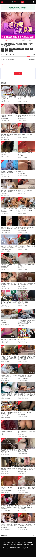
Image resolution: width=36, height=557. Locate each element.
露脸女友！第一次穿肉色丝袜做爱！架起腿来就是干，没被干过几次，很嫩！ (26, 285)
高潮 (7, 51)
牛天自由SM (6, 341)
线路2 (18, 40)
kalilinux (23, 173)
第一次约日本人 (22, 339)
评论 (3, 64)
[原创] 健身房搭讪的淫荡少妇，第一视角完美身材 (26, 228)
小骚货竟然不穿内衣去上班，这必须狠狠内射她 (9, 265)
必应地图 (26, 544)
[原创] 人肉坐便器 (5, 153)
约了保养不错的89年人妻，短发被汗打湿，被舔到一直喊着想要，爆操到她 (26, 358)
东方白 (22, 100)
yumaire (23, 303)
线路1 (11, 40)
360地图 (12, 544)
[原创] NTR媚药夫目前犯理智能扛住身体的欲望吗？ (9, 413)
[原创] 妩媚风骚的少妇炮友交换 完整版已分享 (26, 116)
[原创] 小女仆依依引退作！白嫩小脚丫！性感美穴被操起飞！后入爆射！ (9, 247)
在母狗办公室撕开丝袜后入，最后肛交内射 (9, 116)
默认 (6, 40)
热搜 (13, 542)
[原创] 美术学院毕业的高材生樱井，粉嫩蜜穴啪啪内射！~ (9, 190)
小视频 (11, 48)
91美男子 (5, 211)
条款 (4, 542)
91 (18, 2)
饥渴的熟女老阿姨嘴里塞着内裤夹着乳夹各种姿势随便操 (9, 172)
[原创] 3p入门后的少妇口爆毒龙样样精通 (26, 265)
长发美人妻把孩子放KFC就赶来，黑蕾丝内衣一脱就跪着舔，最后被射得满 (9, 358)
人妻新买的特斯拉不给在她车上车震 (26, 97)
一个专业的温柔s (24, 378)
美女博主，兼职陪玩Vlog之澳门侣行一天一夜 (9, 302)
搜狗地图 (5, 544)
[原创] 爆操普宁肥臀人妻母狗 (8, 339)
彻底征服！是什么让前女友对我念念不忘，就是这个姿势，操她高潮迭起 (26, 395)
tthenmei (5, 305)
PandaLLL (5, 433)
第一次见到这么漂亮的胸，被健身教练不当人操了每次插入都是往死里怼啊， (9, 507)
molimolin (23, 286)
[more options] (33, 535)
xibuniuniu (5, 471)
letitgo (4, 154)
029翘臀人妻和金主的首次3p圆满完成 (26, 432)
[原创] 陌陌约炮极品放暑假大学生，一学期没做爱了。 (9, 135)
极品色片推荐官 (6, 230)
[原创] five (21, 171)
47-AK (22, 267)
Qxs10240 (23, 136)
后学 (2, 51)
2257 (8, 542)
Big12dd (23, 192)
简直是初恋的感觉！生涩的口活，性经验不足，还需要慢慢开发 (9, 285)
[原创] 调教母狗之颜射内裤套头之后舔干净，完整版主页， (26, 376)
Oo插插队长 (6, 174)
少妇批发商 (5, 359)
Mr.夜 (4, 453)
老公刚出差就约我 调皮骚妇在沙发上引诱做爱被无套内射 (26, 321)
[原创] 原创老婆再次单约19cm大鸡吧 (26, 153)
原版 (16, 48)
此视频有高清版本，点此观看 (17, 8)
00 (31, 48)
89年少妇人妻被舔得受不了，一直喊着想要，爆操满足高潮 (26, 525)
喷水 (11, 51)
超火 (7, 48)
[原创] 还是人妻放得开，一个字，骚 (8, 488)
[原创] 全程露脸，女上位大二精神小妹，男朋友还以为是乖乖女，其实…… (9, 229)
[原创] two (3, 320)
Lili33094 (5, 415)
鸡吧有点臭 (23, 118)
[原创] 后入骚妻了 (23, 450)
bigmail (5, 100)
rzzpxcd (5, 527)
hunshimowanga (25, 211)
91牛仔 (22, 434)
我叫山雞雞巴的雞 (7, 249)
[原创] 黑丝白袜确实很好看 (25, 190)
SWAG (18, 542)
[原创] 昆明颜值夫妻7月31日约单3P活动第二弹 (9, 450)
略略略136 (5, 118)
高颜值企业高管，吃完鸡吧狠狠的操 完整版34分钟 (9, 376)
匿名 (4, 59)
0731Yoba (23, 247)
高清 (30, 40)
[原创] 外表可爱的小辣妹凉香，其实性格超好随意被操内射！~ (26, 506)
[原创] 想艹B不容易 (23, 302)
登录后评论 (18, 73)
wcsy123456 (24, 451)
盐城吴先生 (23, 414)
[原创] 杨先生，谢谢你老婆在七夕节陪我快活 (9, 97)
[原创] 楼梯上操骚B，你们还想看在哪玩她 (9, 469)
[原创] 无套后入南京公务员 (25, 412)
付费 (2, 48)
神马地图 (19, 544)
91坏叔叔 (23, 490)
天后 (22, 156)
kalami (22, 397)
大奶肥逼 (21, 48)
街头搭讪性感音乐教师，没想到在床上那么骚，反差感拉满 (9, 394)
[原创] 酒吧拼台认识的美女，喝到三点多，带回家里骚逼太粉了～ (26, 470)
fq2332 (5, 267)
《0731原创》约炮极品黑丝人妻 (26, 246)
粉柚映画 (5, 193)
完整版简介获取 (24, 323)
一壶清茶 (5, 378)
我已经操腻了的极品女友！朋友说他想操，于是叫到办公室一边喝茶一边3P (9, 210)
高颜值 (26, 48)
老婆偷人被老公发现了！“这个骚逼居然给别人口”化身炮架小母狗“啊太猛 (26, 489)
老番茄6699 (23, 230)
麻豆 (23, 542)
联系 (32, 544)
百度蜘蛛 (29, 542)
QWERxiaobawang (7, 490)
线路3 (24, 40)
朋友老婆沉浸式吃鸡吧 (6, 431)
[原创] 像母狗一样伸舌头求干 (26, 134)
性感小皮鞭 (5, 137)
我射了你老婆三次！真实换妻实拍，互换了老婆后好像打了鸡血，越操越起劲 (9, 526)
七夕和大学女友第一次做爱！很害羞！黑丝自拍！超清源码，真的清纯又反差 (26, 210)
